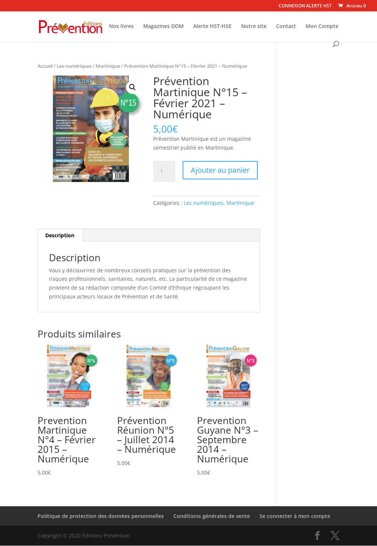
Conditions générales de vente (211, 515)
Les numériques (74, 66)
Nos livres (121, 26)
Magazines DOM (163, 26)
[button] (132, 87)
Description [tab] (59, 235)
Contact (286, 26)
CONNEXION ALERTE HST (305, 6)
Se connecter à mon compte (295, 515)
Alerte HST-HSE (212, 26)
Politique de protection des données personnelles (101, 515)
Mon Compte (322, 26)
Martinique (108, 66)
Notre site (254, 26)
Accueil (45, 66)
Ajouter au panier (220, 170)
